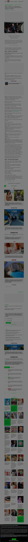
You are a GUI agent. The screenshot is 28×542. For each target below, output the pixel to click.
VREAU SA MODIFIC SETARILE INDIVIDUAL (13, 540)
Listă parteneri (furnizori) (3, 537)
